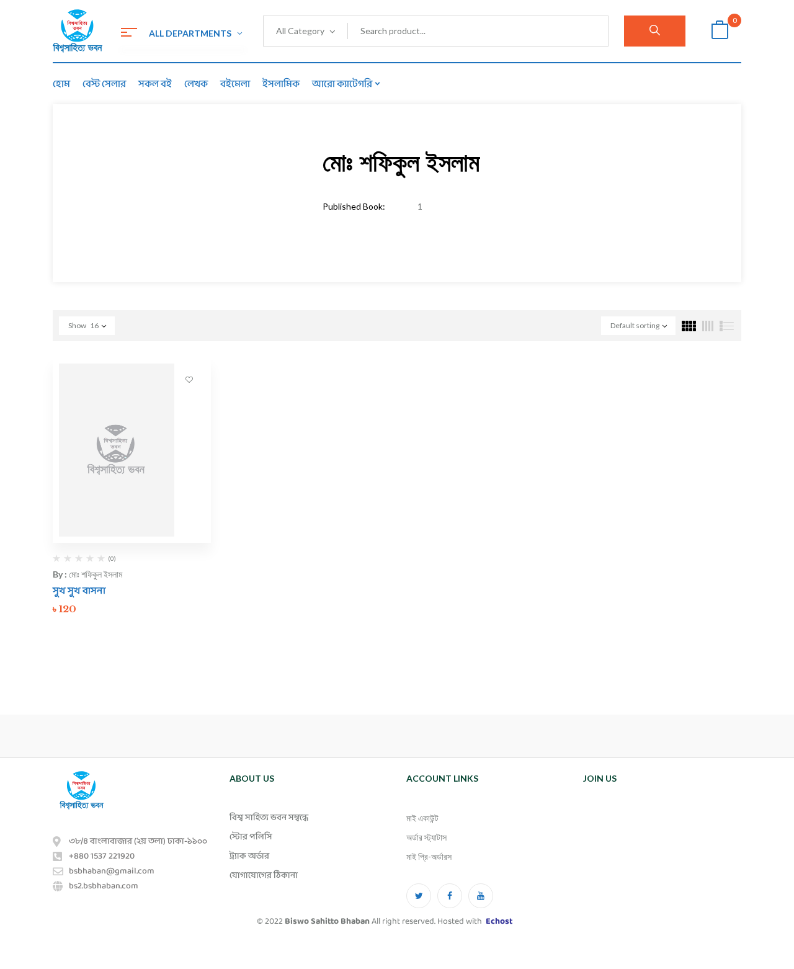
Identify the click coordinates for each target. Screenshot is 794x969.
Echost (499, 921)
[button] (719, 31)
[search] (654, 31)
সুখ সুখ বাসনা (79, 591)
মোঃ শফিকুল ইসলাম (95, 574)
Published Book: (354, 206)
